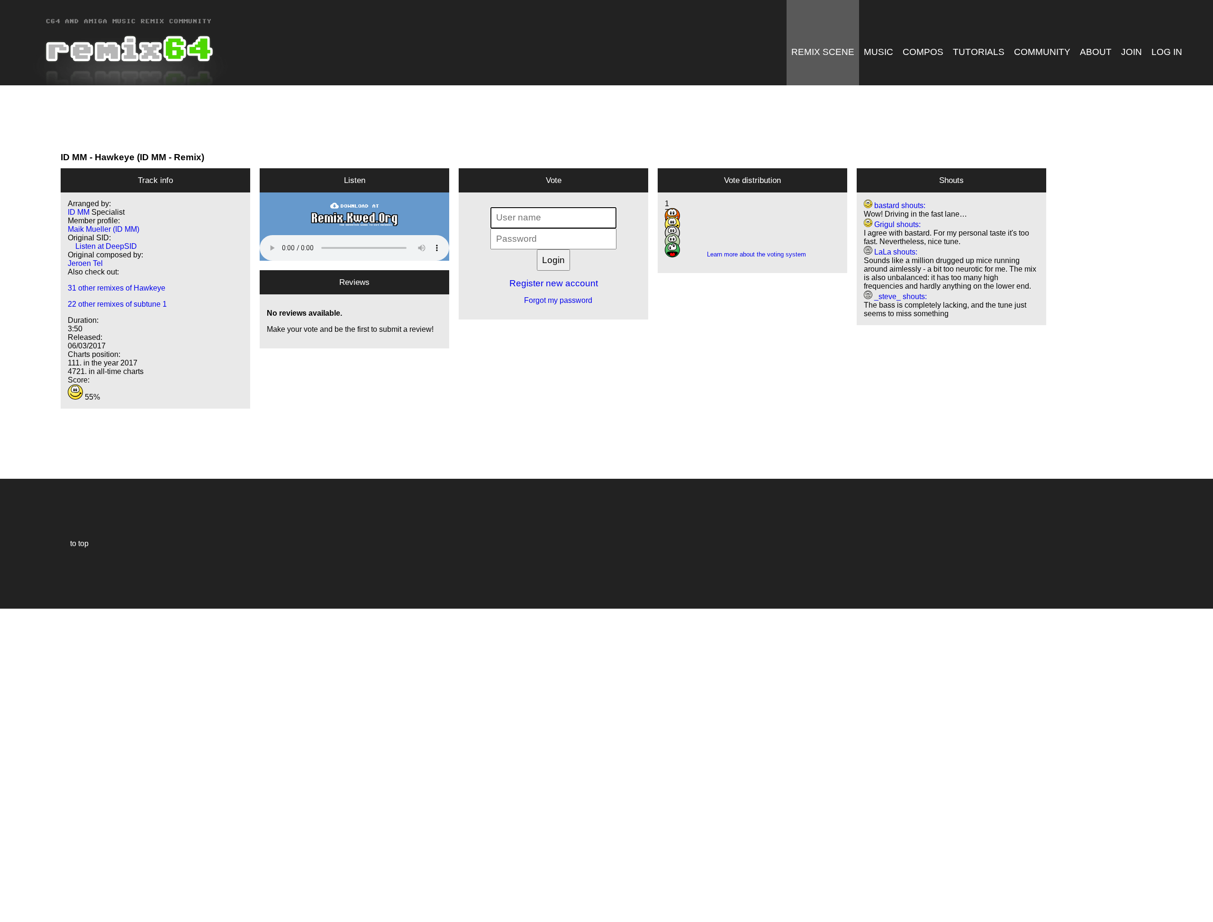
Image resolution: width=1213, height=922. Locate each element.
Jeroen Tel (85, 263)
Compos (923, 52)
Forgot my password (553, 300)
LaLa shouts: (894, 252)
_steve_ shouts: (899, 296)
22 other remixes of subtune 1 (117, 304)
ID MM (74, 157)
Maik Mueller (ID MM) (103, 229)
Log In (1166, 52)
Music (878, 52)
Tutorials (979, 52)
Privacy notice (12, 913)
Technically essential (19, 764)
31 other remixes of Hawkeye (116, 288)
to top (75, 543)
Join (1131, 52)
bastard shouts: (898, 205)
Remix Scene (822, 52)
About (1096, 52)
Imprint (11, 900)
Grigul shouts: (896, 224)
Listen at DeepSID (102, 246)
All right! (10, 886)
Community (1042, 52)
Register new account (553, 283)
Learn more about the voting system (752, 254)
